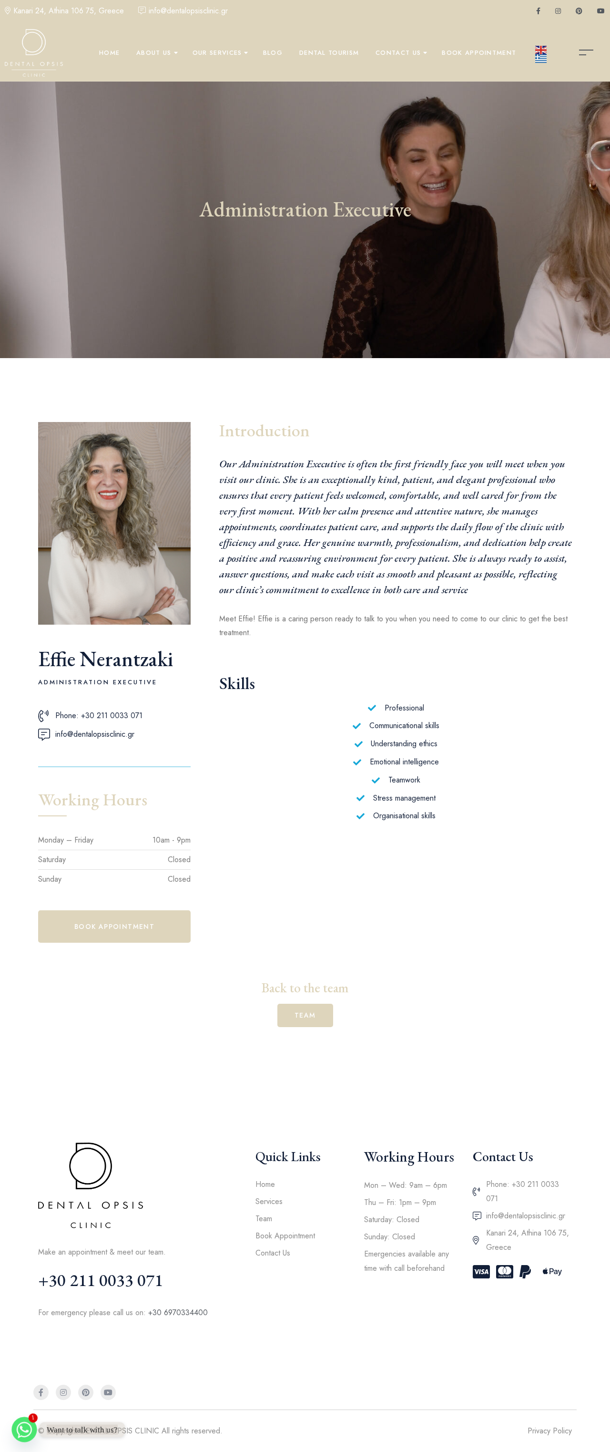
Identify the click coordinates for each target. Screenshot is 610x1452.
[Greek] (541, 58)
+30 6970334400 (178, 1312)
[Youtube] (108, 1392)
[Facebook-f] (41, 1392)
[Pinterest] (85, 1392)
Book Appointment (479, 52)
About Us (153, 52)
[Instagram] (63, 1392)
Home (109, 52)
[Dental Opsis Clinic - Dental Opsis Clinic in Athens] (34, 53)
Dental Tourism (329, 52)
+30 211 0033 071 (100, 1280)
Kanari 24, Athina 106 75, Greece (68, 10)
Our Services (217, 52)
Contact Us (398, 52)
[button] (114, 926)
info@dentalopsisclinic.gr (188, 10)
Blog (273, 52)
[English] (541, 50)
